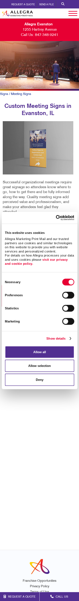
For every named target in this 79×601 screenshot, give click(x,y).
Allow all (39, 352)
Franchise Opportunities (39, 581)
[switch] (68, 295)
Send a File (46, 4)
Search (63, 4)
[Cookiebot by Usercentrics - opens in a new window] (56, 218)
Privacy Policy (39, 586)
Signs (4, 94)
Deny (39, 379)
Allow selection (39, 366)
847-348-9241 (46, 35)
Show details (56, 338)
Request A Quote (23, 4)
